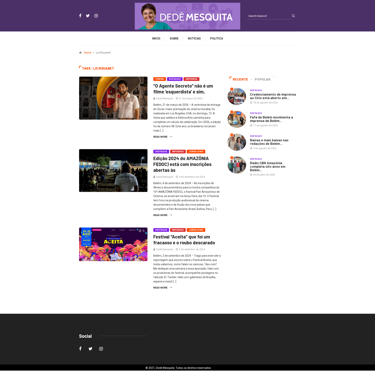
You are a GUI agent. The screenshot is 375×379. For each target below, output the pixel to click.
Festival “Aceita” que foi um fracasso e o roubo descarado (184, 239)
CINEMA (159, 79)
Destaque (175, 79)
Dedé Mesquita (164, 98)
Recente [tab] (240, 79)
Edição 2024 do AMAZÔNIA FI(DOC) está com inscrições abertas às (182, 164)
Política (216, 38)
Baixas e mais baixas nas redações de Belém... (269, 142)
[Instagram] (96, 16)
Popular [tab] (262, 79)
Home (87, 52)
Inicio (156, 38)
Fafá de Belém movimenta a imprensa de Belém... (271, 119)
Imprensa (191, 79)
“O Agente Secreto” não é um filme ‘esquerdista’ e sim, (183, 88)
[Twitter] (88, 16)
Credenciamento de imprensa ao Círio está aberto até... (273, 96)
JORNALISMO (196, 151)
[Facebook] (80, 16)
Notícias (194, 38)
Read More (160, 136)
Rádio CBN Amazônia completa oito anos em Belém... (267, 166)
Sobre (174, 38)
